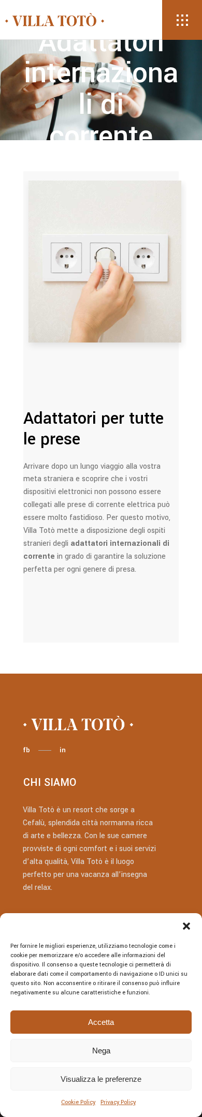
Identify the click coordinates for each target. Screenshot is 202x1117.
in (63, 750)
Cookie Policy (78, 1102)
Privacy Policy (118, 1102)
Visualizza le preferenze (101, 1079)
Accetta (101, 1022)
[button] (186, 926)
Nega (101, 1050)
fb (26, 750)
